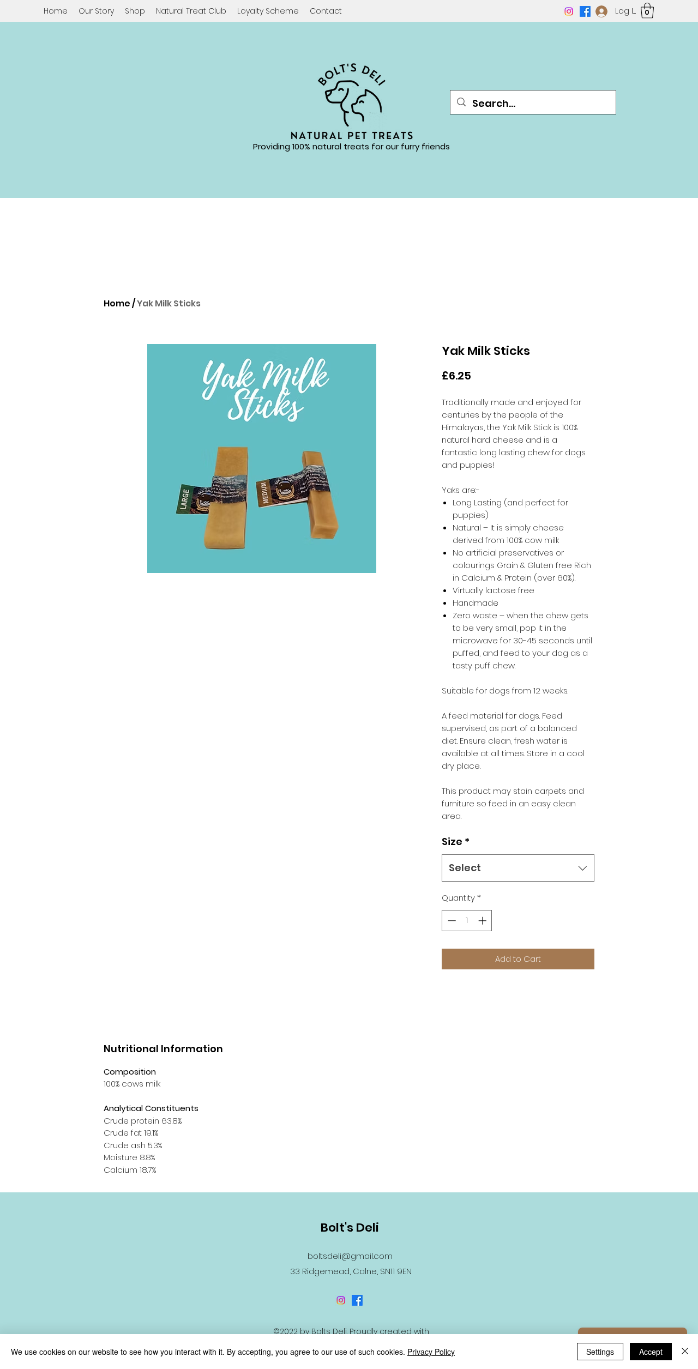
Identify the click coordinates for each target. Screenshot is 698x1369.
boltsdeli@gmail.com (350, 1256)
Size (456, 841)
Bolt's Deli (350, 1227)
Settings (600, 1351)
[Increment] (483, 920)
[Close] (684, 1351)
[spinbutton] (467, 920)
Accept (651, 1351)
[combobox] (518, 868)
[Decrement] (450, 920)
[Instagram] (568, 11)
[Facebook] (585, 11)
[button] (647, 11)
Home (117, 303)
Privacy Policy (431, 1351)
